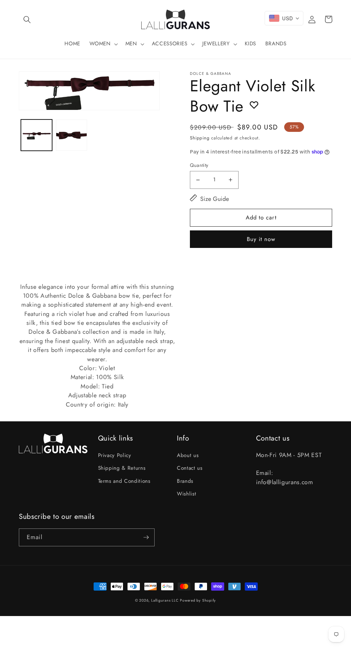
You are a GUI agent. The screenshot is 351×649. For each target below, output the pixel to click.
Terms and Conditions (124, 481)
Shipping (199, 138)
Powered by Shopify (198, 600)
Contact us (190, 468)
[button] (27, 19)
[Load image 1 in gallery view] (36, 135)
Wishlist (186, 494)
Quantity (199, 165)
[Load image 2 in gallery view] (71, 135)
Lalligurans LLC (165, 600)
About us (187, 455)
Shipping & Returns (122, 468)
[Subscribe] (146, 537)
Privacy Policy (114, 455)
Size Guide (214, 198)
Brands (185, 481)
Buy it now (261, 239)
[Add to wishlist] (254, 105)
